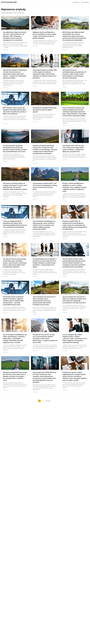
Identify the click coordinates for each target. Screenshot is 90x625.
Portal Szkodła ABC (9, 2)
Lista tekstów (75, 2)
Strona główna (85, 2)
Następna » (48, 400)
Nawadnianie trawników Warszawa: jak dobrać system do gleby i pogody (45, 110)
